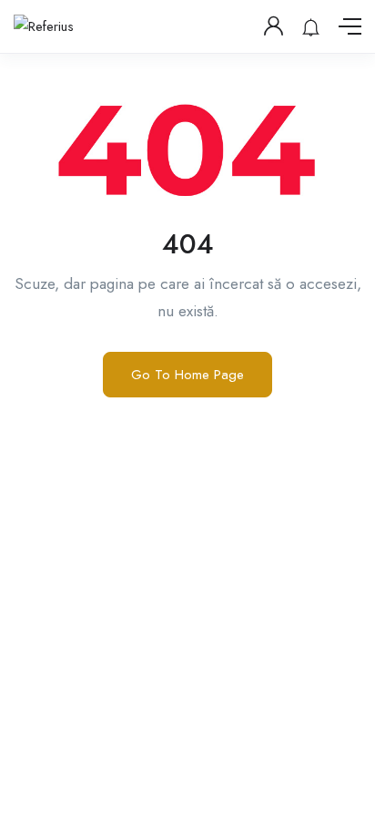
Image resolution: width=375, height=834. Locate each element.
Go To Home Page (187, 375)
